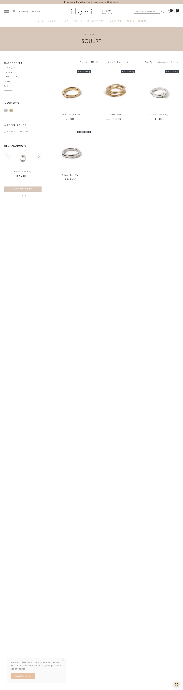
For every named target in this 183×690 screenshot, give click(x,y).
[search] (162, 12)
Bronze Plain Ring (71, 114)
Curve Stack (115, 114)
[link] (22, 157)
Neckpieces (8, 90)
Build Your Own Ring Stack (14, 77)
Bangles (7, 81)
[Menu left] (6, 11)
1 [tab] (20, 195)
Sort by (148, 62)
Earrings (7, 86)
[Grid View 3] (92, 62)
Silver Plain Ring (71, 175)
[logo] (91, 11)
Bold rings (8, 72)
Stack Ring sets (10, 67)
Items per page (114, 62)
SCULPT (95, 35)
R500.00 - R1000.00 (17, 131)
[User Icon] (14, 12)
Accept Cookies (23, 676)
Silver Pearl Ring (159, 114)
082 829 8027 (37, 12)
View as (84, 62)
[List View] (97, 62)
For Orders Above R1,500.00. (91, 2)
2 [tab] (22, 195)
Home (87, 35)
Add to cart (23, 189)
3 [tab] (25, 195)
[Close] (63, 660)
